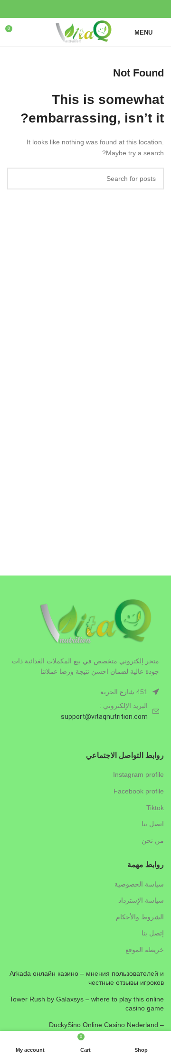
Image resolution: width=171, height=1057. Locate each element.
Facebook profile (139, 791)
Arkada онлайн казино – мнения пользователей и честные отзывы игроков (87, 978)
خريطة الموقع (144, 949)
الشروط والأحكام (140, 917)
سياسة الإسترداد (141, 900)
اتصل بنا (153, 824)
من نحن (153, 840)
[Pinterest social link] (85, 9)
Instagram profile (138, 774)
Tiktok (155, 808)
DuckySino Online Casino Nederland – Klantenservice (106, 1029)
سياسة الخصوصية (139, 884)
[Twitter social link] (98, 9)
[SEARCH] (18, 178)
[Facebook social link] (110, 9)
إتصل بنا (153, 933)
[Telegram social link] (61, 9)
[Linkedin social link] (73, 9)
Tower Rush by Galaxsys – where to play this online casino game (87, 1003)
